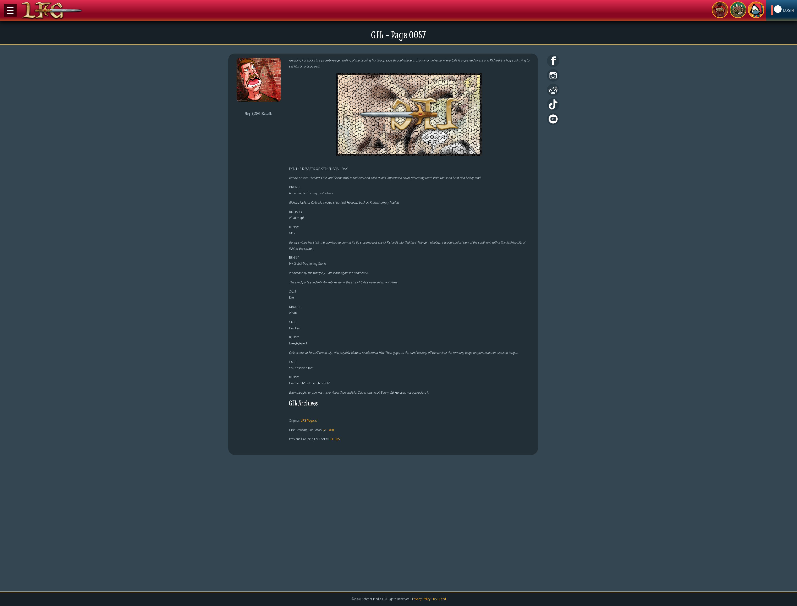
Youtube (553, 119)
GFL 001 (328, 430)
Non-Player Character (738, 9)
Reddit (553, 90)
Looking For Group (720, 9)
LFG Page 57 (309, 421)
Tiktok (553, 104)
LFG (52, 10)
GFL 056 (334, 439)
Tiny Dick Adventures (756, 9)
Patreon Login (781, 10)
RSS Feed (439, 599)
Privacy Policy (421, 599)
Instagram (553, 75)
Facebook (553, 61)
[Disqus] (383, 523)
